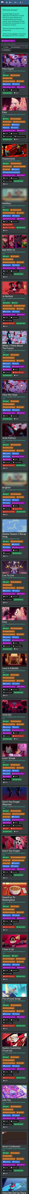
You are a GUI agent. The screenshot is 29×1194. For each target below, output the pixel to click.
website (14, 34)
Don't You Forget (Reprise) (11, 803)
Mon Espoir (8, 68)
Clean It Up (8, 949)
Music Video (6, 539)
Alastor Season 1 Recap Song (14, 535)
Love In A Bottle (10, 668)
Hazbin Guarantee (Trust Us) (11, 1049)
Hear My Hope (9, 394)
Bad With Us (8, 249)
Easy (4, 112)
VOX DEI (6, 714)
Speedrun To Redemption (8, 898)
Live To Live (8, 575)
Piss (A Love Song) (11, 998)
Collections (7, 50)
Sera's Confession (11, 1146)
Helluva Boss (16, 161)
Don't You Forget (11, 850)
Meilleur (6, 203)
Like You (6, 1100)
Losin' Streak (8, 758)
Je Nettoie (7, 296)
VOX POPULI (9, 438)
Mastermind (8, 158)
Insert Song (5, 71)
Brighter (6, 487)
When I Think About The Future (12, 347)
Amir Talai (16, 539)
